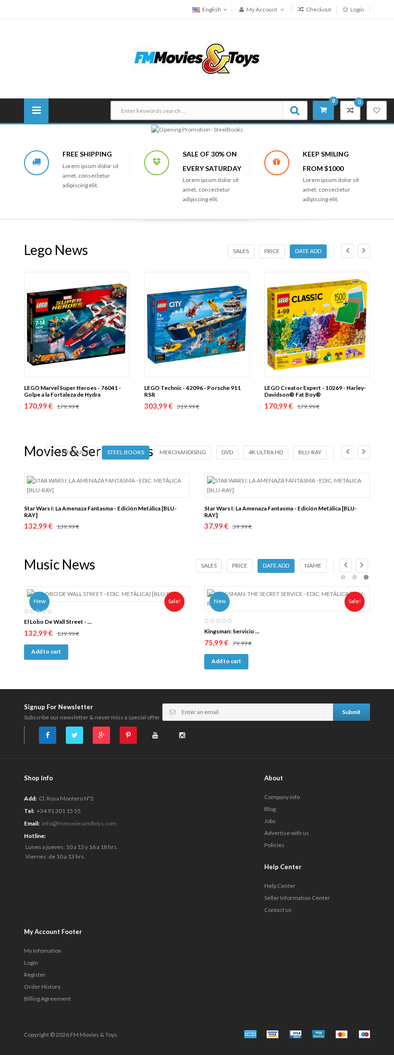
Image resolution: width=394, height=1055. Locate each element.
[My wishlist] (377, 110)
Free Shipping (87, 154)
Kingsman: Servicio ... (231, 631)
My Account (261, 9)
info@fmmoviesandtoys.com (79, 823)
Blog (270, 808)
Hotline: (35, 835)
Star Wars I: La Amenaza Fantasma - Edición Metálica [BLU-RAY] (100, 512)
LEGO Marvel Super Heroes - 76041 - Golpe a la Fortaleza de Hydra (72, 391)
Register (35, 974)
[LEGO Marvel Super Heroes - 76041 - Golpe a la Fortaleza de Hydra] (77, 325)
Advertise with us (286, 833)
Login (356, 9)
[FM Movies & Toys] (197, 57)
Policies (274, 845)
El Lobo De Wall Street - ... (58, 621)
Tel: (29, 810)
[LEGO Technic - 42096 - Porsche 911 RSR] (197, 325)
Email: (31, 823)
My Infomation (43, 950)
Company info (282, 796)
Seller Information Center (297, 897)
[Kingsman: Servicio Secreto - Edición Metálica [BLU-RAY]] (287, 598)
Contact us (278, 909)
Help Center (280, 885)
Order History (42, 986)
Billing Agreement (47, 998)
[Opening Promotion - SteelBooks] (197, 129)
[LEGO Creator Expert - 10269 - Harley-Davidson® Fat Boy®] (317, 325)
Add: (30, 798)
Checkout (318, 9)
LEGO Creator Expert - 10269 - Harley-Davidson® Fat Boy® (315, 391)
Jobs (270, 821)
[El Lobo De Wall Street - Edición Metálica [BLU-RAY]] (107, 594)
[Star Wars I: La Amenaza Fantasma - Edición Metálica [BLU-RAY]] (107, 485)
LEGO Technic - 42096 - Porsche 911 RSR (192, 391)
